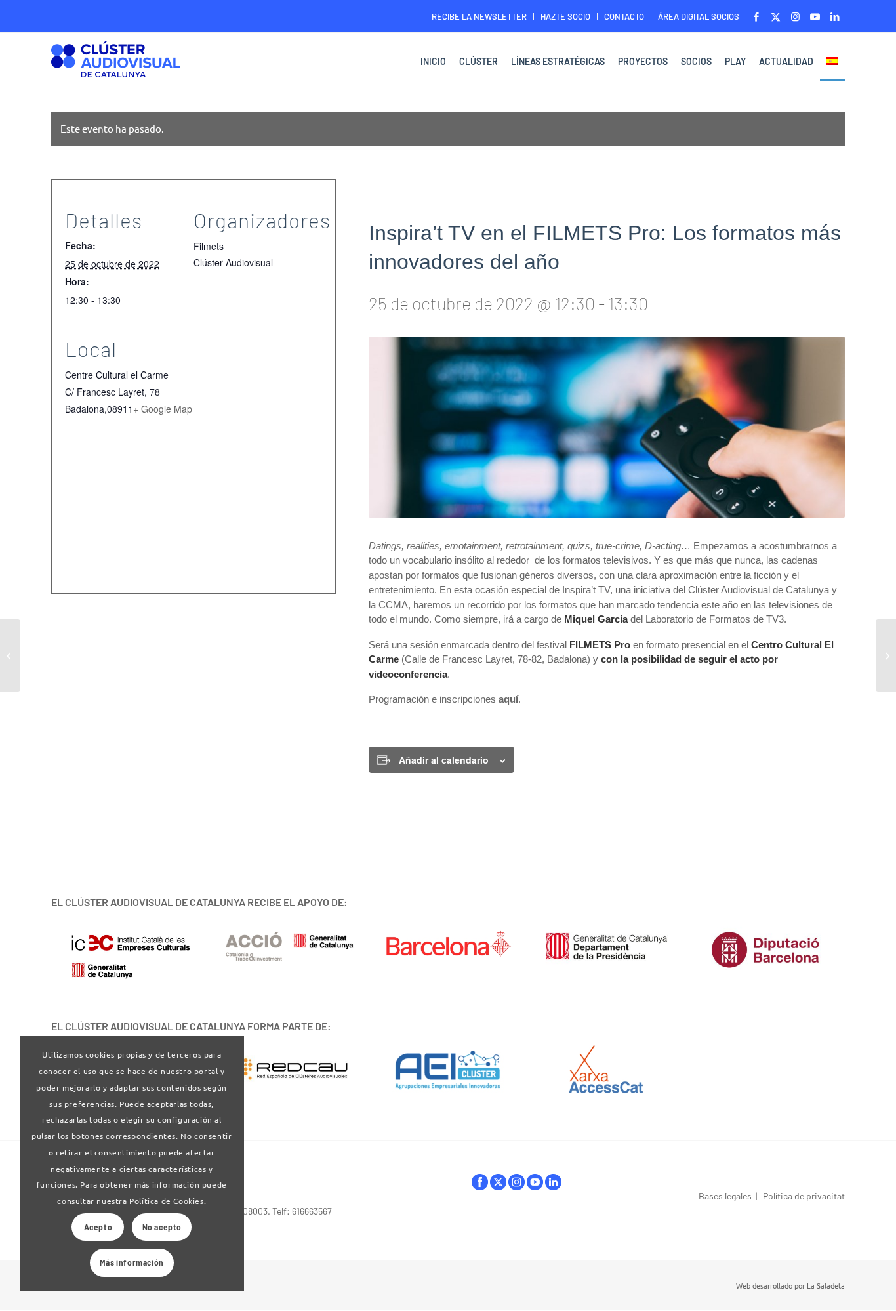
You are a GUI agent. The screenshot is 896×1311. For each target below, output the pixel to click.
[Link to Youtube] (815, 16)
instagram (516, 1185)
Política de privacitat (804, 1195)
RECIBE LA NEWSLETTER (479, 16)
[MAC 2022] (10, 655)
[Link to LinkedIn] (835, 16)
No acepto (162, 1227)
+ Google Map (162, 408)
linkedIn (553, 1185)
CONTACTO (624, 16)
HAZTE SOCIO (565, 16)
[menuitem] (479, 16)
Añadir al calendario (444, 759)
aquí (508, 699)
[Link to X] (775, 16)
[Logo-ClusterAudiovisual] (115, 63)
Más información (132, 1262)
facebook (480, 1185)
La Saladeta (826, 1285)
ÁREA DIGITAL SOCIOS (698, 16)
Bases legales (725, 1195)
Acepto (98, 1227)
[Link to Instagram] (795, 16)
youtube (535, 1185)
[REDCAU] (289, 1069)
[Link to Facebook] (755, 16)
